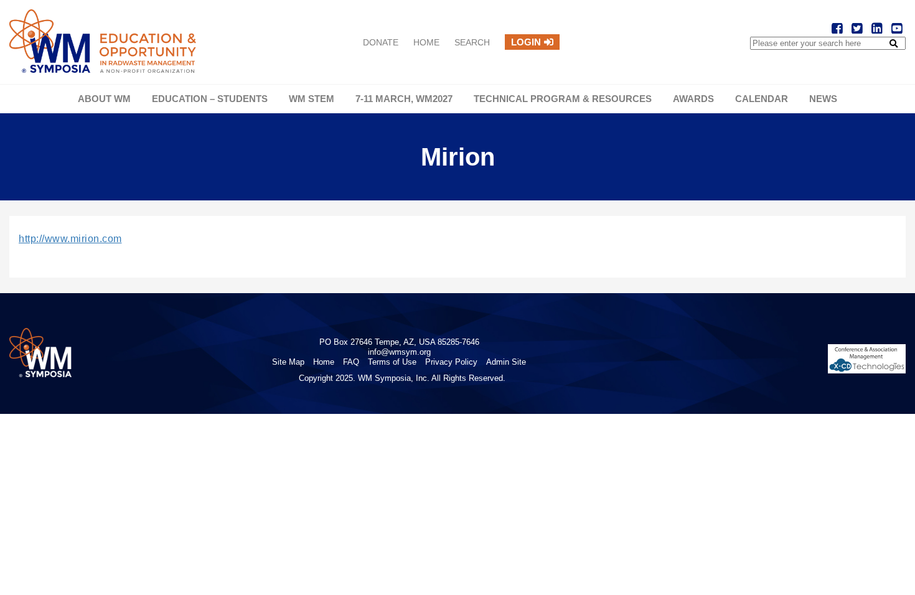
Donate (380, 42)
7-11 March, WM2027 (404, 98)
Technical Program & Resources (563, 98)
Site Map (288, 362)
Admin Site (506, 362)
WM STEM (311, 98)
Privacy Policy (451, 362)
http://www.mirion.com (70, 238)
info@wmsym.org (399, 352)
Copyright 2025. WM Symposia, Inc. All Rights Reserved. (402, 378)
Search (472, 42)
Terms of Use (392, 362)
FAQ (351, 362)
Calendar (761, 98)
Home (426, 42)
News (823, 98)
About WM (104, 98)
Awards (693, 98)
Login (526, 42)
